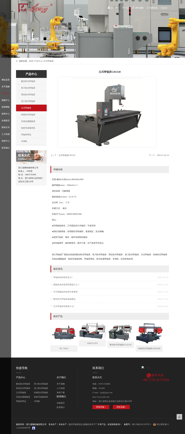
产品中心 (6, 93)
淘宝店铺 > (121, 407)
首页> (31, 61)
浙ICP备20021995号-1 (141, 424)
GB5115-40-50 (163, 155)
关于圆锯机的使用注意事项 (110, 292)
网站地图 (139, 8)
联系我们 (6, 148)
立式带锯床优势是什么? (110, 306)
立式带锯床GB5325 (67, 155)
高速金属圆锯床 (28, 121)
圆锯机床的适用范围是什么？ (110, 285)
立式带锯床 (49, 61)
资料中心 (6, 141)
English (164, 8)
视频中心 (6, 100)
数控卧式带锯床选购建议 (110, 299)
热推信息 (154, 8)
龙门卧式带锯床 (28, 101)
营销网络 (6, 107)
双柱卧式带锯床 (28, 95)
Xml (127, 8)
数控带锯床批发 (76, 424)
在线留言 (6, 121)
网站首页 (6, 80)
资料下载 (61, 393)
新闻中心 (6, 114)
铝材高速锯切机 (28, 128)
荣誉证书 (6, 127)
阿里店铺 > (101, 407)
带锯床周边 (26, 135)
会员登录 (115, 8)
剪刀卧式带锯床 (28, 88)
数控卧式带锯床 (28, 81)
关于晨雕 (6, 87)
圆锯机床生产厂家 (91, 424)
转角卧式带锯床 (28, 115)
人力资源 (6, 134)
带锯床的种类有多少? (110, 277)
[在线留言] (179, 417)
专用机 (24, 141)
